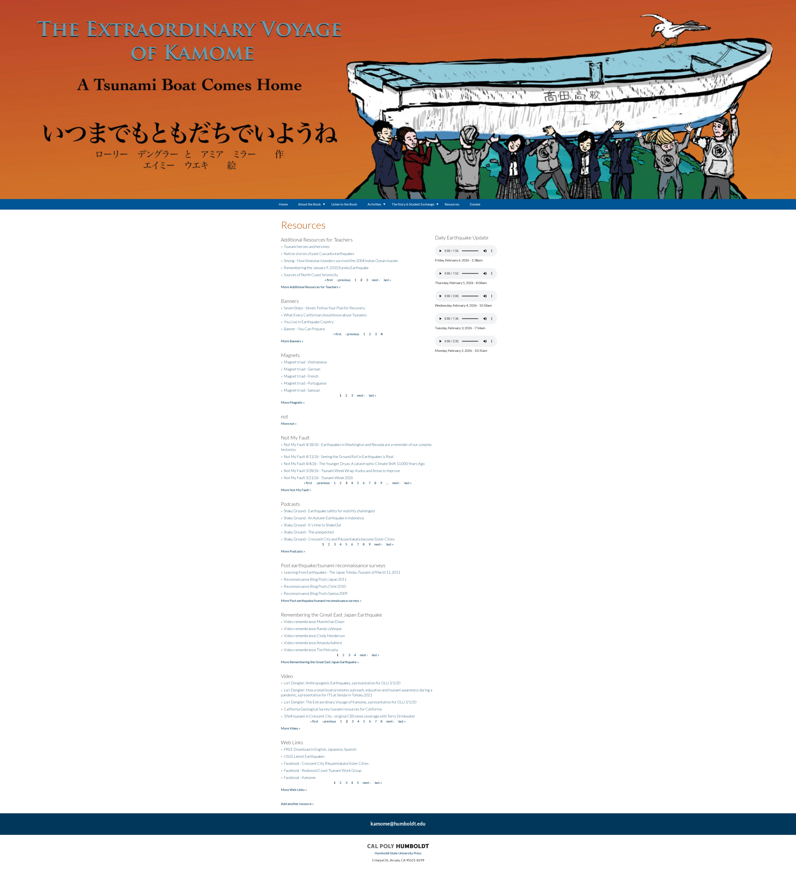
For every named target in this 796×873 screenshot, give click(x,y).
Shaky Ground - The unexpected (309, 532)
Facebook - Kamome (300, 777)
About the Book (309, 204)
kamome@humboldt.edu (398, 824)
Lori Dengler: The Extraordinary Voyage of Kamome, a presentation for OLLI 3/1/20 (350, 702)
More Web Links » (294, 790)
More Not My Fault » (296, 490)
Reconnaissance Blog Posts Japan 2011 (315, 579)
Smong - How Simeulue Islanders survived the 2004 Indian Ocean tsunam (341, 260)
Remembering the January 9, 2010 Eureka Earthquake (326, 267)
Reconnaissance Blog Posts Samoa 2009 (315, 593)
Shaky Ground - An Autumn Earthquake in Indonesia (324, 518)
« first (329, 280)
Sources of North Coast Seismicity (311, 274)
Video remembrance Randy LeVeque (313, 628)
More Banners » (292, 341)
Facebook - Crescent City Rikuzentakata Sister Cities (326, 763)
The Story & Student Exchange (413, 204)
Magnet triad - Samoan (302, 390)
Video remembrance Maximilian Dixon (314, 621)
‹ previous (344, 280)
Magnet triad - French (301, 376)
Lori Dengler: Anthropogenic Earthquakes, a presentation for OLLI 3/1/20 (342, 683)
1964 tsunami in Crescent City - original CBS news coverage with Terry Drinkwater (349, 716)
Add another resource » (297, 804)
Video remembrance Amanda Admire (313, 642)
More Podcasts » (293, 551)
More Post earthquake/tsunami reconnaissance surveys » (321, 600)
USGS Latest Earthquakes (304, 756)
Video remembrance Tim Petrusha (311, 649)
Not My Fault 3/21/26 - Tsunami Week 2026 (318, 477)
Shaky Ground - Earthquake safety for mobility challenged (329, 511)
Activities (374, 204)
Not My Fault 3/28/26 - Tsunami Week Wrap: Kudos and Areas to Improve (342, 470)
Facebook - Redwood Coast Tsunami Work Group (323, 770)
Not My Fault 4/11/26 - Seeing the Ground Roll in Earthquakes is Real (338, 456)
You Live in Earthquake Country (309, 321)
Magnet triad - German (302, 369)
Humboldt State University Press (398, 853)
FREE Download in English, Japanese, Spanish (320, 749)
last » (387, 280)
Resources (452, 204)
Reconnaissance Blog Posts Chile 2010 (315, 586)
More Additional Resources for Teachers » (311, 287)
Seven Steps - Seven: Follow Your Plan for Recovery (324, 308)
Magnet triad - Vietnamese (305, 362)
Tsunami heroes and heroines (307, 246)
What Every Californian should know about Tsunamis (325, 315)
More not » (289, 423)
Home (283, 204)
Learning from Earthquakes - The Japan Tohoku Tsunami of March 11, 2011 (342, 572)
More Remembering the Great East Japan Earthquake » (320, 662)
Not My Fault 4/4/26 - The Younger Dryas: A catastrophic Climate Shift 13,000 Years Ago (354, 463)
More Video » (290, 728)
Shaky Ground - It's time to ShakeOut (312, 525)
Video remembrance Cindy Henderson (314, 635)
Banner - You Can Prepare (304, 329)
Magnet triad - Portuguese (305, 383)
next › (376, 280)
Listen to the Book (344, 204)
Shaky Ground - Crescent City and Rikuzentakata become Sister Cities (339, 539)
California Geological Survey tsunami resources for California (333, 709)
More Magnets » (293, 402)
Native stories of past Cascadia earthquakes (319, 253)
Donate (475, 204)
